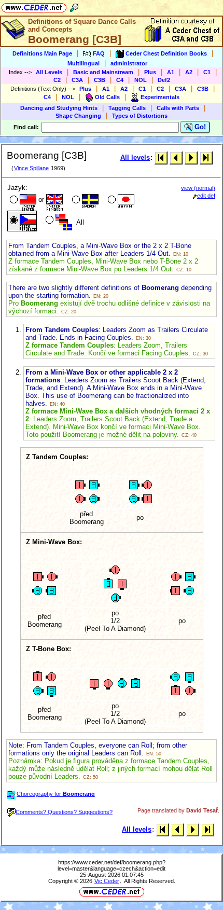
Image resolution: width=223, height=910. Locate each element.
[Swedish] (84, 200)
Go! (199, 127)
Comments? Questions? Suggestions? (64, 812)
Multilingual (83, 63)
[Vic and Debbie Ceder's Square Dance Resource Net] (34, 6)
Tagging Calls (127, 108)
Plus (150, 72)
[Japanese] (120, 200)
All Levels (49, 72)
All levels (135, 157)
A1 (170, 72)
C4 (119, 80)
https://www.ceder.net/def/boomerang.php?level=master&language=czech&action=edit (112, 865)
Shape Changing (78, 116)
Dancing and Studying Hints (58, 108)
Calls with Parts (178, 108)
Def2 (164, 80)
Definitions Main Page (42, 53)
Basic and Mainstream (103, 72)
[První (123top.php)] (161, 157)
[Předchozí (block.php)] (176, 157)
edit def (206, 195)
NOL (140, 80)
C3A (77, 80)
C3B (99, 80)
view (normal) (198, 188)
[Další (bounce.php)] (191, 157)
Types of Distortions (140, 116)
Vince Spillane (31, 168)
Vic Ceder (106, 881)
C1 (207, 72)
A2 (188, 72)
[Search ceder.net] (74, 6)
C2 (57, 80)
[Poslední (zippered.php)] (206, 157)
